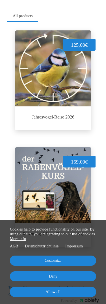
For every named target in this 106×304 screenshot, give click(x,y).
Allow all (53, 292)
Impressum (74, 246)
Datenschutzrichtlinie (42, 246)
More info (18, 239)
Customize (53, 260)
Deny (53, 276)
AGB (14, 246)
